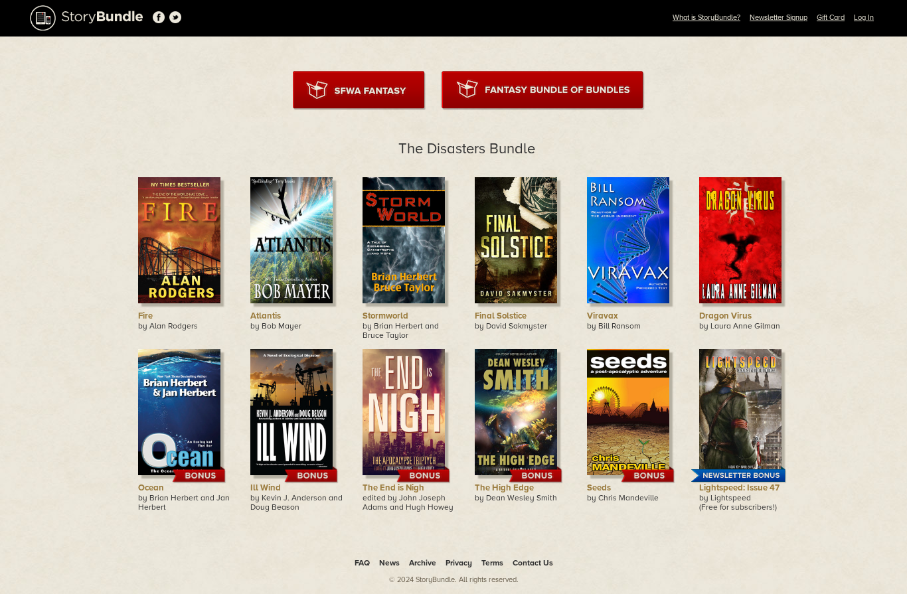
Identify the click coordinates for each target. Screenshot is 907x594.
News (389, 562)
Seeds (599, 488)
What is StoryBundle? (706, 17)
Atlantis (265, 316)
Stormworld (385, 316)
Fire (145, 316)
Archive (422, 562)
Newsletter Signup (778, 17)
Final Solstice (501, 316)
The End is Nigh (393, 488)
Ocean (151, 488)
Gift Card (831, 17)
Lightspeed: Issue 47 (739, 488)
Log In (864, 17)
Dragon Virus (725, 316)
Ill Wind (265, 488)
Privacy (459, 562)
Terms (492, 562)
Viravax (602, 316)
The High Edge (504, 488)
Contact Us (533, 562)
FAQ (362, 562)
